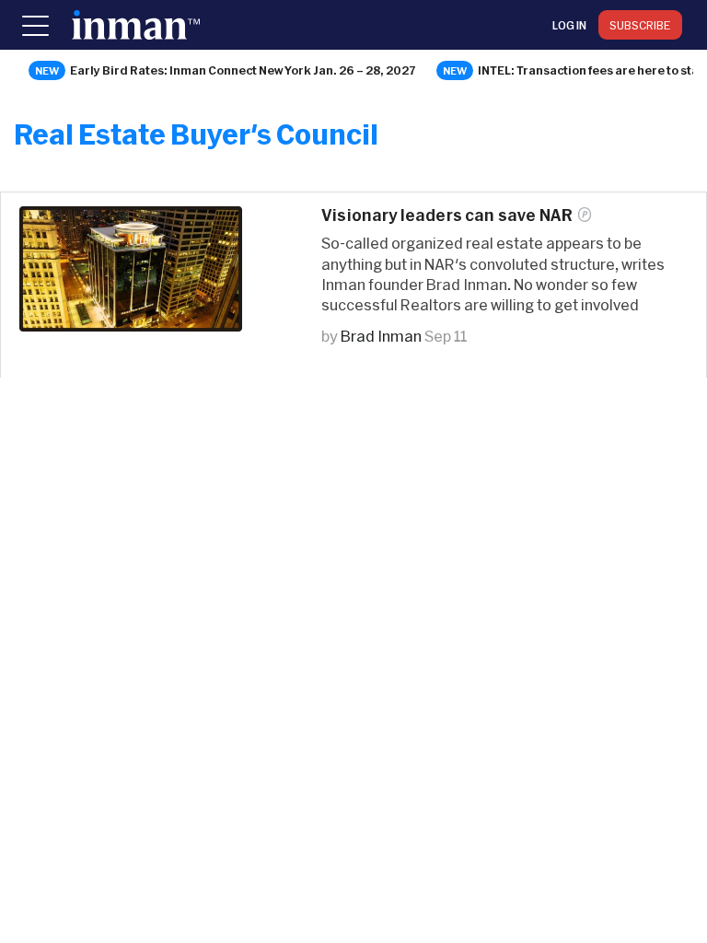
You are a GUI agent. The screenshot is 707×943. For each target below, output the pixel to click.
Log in (569, 24)
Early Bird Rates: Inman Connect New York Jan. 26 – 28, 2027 (243, 70)
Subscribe (640, 24)
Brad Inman (381, 335)
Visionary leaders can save (447, 215)
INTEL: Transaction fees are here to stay (591, 70)
